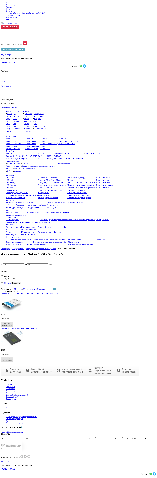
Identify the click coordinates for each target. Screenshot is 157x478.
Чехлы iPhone (11, 136)
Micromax (28, 114)
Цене (25, 289)
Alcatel (9, 116)
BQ (8, 129)
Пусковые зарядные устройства (56, 212)
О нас (8, 3)
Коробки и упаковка (40, 244)
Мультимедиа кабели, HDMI (90, 220)
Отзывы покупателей (14, 408)
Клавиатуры (11, 208)
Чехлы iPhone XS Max (66, 144)
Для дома (9, 225)
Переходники (72, 180)
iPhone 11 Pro (11, 141)
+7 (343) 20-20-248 (8, 62)
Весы (8, 230)
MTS (25, 116)
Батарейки (10, 202)
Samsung (27, 131)
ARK (8, 124)
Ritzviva (27, 129)
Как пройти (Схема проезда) (17, 395)
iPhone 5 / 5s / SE (31, 149)
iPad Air (9, 153)
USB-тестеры (11, 183)
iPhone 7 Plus (45, 146)
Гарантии (9, 7)
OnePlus (27, 121)
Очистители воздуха (29, 230)
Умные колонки (53, 205)
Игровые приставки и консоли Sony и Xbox (50, 242)
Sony (25, 134)
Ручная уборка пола (45, 227)
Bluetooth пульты (12, 220)
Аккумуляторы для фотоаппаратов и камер (23, 222)
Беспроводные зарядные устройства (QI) (22, 195)
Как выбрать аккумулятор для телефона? (21, 417)
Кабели (9, 205)
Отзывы (9, 11)
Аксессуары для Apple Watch (17, 193)
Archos (8, 121)
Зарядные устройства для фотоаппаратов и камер (59, 220)
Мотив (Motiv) (39, 126)
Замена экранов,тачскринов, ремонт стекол (49, 239)
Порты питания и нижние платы (80, 244)
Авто (8, 210)
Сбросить (7, 283)
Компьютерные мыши (24, 202)
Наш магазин (11, 393)
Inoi (14, 124)
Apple (8, 119)
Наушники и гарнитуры (76, 178)
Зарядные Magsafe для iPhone (49, 180)
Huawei (16, 121)
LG (14, 131)
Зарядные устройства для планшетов (52, 185)
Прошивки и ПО (100, 239)
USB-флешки (11, 185)
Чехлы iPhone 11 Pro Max (69, 141)
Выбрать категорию (9, 107)
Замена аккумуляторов (15, 242)
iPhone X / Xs (45, 149)
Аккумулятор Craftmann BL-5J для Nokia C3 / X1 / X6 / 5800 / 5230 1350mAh (31, 293)
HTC (15, 119)
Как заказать (10, 389)
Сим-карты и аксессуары (77, 193)
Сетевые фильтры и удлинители (59, 202)
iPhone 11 (10, 139)
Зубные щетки (11, 235)
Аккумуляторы (12, 190)
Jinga (15, 126)
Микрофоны (45, 222)
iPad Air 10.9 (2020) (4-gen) (16, 159)
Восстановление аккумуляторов (18, 239)
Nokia (26, 119)
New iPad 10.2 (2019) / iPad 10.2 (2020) (68, 159)
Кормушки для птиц (29, 227)
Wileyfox (37, 119)
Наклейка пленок (74, 239)
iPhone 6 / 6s (44, 141)
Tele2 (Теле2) (39, 114)
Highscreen (18, 116)
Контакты (9, 385)
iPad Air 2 (41, 153)
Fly (15, 114)
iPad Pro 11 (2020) (44, 156)
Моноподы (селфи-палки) (48, 198)
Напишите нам (11, 399)
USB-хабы (10, 188)
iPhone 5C (44, 139)
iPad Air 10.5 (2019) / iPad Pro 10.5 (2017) (21, 156)
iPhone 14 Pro (30, 144)
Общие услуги (73, 242)
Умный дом (51, 208)
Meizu (15, 134)
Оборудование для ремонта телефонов (31, 205)
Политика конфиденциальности (18, 423)
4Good (9, 114)
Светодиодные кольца (76, 190)
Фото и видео (11, 217)
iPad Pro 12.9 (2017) (45, 159)
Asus (8, 126)
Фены (66, 227)
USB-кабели (11, 180)
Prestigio (26, 126)
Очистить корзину (10, 23)
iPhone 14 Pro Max (32, 146)
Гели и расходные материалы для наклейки (39, 166)
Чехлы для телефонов (104, 188)
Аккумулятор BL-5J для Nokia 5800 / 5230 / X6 (19, 328)
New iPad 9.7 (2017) (92, 153)
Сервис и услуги (12, 237)
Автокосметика (12, 212)
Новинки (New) (12, 397)
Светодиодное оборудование (27, 208)
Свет (40, 230)
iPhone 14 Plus (30, 141)
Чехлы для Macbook (103, 183)
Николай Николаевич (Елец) (12, 432)
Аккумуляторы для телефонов (17, 111)
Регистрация (6, 86)
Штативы (105, 220)
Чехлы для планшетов (104, 185)
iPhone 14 (29, 139)
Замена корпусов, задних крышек (19, 244)
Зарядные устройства (35, 212)
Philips (26, 124)
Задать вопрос (6, 55)
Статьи (8, 9)
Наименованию (43, 289)
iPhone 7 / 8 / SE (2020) (49, 144)
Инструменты (43, 193)
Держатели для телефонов (16, 215)
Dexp (9, 131)
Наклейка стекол (29, 168)
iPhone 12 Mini (11, 146)
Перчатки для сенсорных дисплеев (81, 183)
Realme (17, 168)
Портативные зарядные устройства (81, 185)
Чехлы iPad (10, 151)
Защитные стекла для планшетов (51, 190)
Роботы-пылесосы (28, 235)
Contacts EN (10, 387)
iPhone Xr (62, 139)
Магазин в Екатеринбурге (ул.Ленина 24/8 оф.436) (25, 13)
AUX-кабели (11, 178)
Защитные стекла (12, 161)
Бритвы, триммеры (13, 227)
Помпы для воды (28, 232)
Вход (3, 81)
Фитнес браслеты (79, 202)
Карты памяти (43, 195)
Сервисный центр (13, 15)
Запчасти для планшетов (15, 198)
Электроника (11, 200)
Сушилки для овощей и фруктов (50, 232)
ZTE (35, 124)
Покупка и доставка (13, 5)
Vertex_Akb (38, 116)
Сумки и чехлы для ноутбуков (79, 198)
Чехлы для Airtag (102, 180)
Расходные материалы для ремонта (81, 188)
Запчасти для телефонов (47, 178)
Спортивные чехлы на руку (78, 195)
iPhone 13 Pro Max (13, 149)
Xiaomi (36, 121)
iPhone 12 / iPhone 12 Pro (15, 144)
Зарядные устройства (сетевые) (50, 183)
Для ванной (10, 232)
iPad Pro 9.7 (57, 156)
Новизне (32, 289)
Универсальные (40, 129)
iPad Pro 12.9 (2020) (61, 153)
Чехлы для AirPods (103, 178)
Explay (9, 134)
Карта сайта (5, 461)
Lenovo (17, 129)
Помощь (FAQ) (11, 17)
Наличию (18, 289)
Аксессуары (10, 175)
